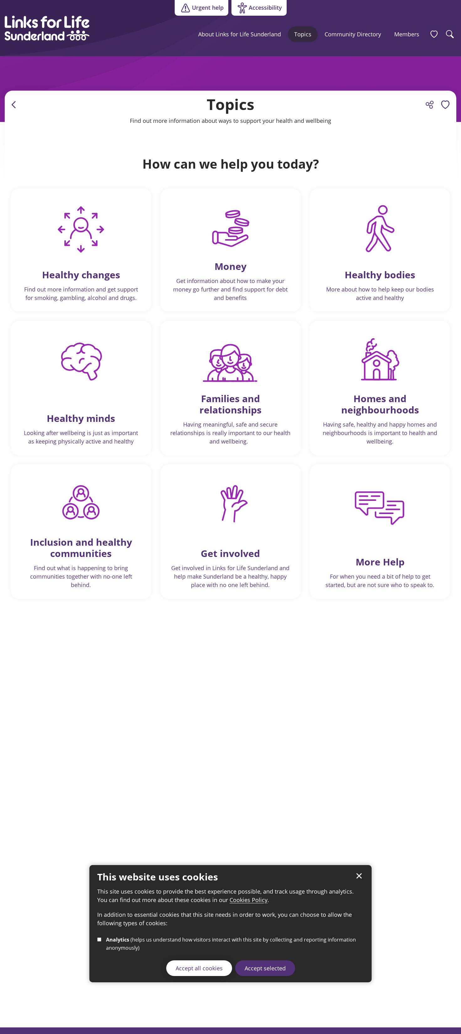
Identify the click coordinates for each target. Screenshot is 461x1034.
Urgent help (208, 7)
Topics (302, 34)
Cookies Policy (249, 900)
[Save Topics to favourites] (445, 105)
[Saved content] (434, 34)
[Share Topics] (429, 105)
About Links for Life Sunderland (239, 34)
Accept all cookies (199, 968)
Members (406, 34)
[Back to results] (14, 105)
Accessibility (256, 9)
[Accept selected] (359, 876)
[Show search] (450, 34)
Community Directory (353, 34)
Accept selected (265, 968)
